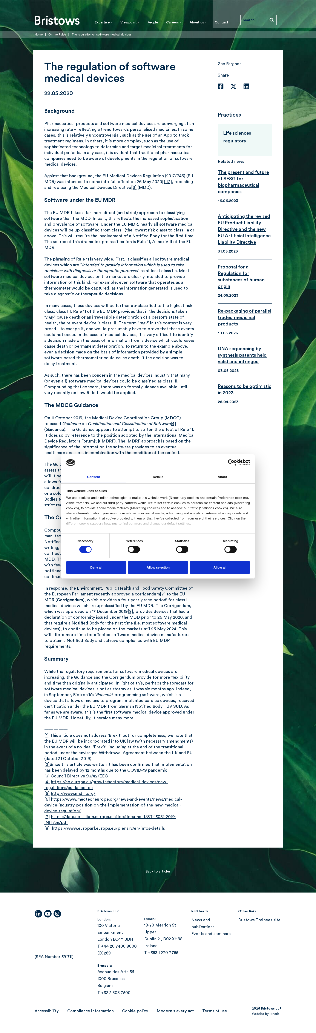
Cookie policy (135, 1011)
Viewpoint (128, 22)
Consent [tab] (93, 477)
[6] (47, 799)
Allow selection (158, 567)
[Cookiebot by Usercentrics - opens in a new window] (231, 462)
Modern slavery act (175, 1011)
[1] (164, 182)
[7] (163, 594)
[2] (169, 182)
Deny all (96, 567)
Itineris (274, 1014)
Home (39, 34)
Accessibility (47, 1011)
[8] (130, 611)
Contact (221, 22)
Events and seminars (211, 934)
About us (197, 22)
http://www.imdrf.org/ (73, 793)
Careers (172, 22)
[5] (96, 441)
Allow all (219, 567)
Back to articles (158, 871)
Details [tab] (158, 477)
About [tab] (222, 477)
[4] (173, 424)
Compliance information (90, 1011)
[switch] (134, 549)
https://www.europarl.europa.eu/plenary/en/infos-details (108, 828)
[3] (134, 187)
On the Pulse (57, 34)
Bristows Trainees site (259, 920)
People (152, 22)
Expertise (102, 22)
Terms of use (214, 1011)
